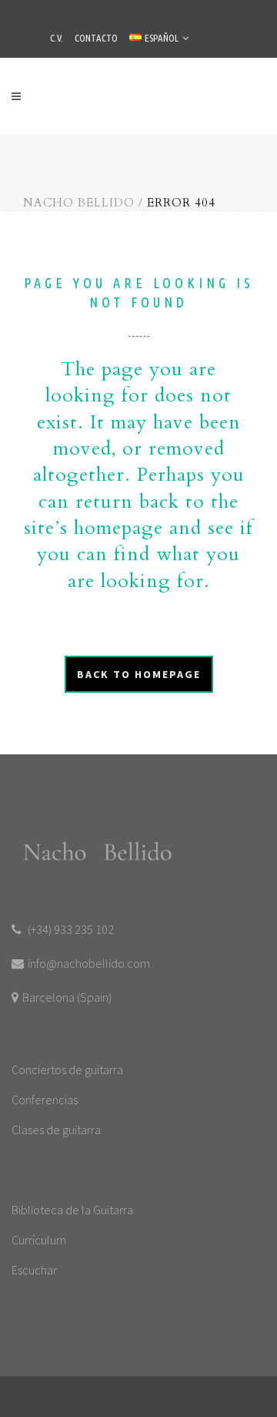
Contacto (96, 37)
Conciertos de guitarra (67, 1069)
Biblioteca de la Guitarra (72, 1209)
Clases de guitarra (56, 1129)
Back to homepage (139, 674)
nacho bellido (79, 202)
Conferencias (45, 1099)
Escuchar (34, 1270)
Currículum (39, 1239)
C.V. (56, 37)
